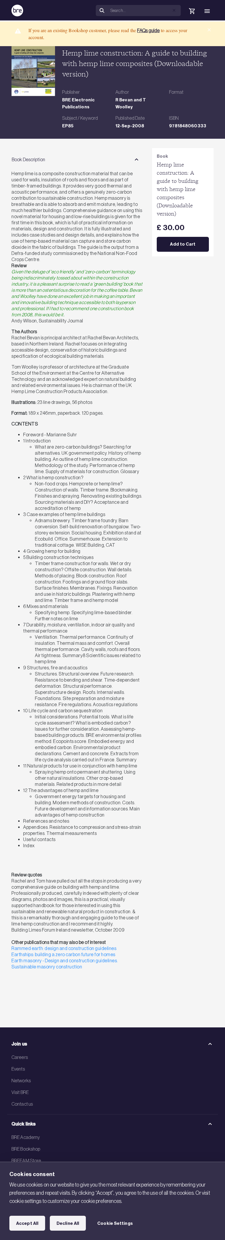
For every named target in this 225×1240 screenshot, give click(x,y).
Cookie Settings (115, 1223)
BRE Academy (25, 1137)
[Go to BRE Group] (17, 10)
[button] (174, 10)
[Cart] (191, 11)
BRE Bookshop (25, 1149)
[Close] (209, 29)
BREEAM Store (26, 1160)
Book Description (28, 159)
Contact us (22, 1104)
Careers (19, 1057)
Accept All (27, 1223)
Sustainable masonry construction (46, 966)
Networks (21, 1080)
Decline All (68, 1223)
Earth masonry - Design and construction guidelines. (64, 960)
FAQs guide (148, 30)
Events (18, 1068)
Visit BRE (20, 1092)
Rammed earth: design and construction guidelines (63, 948)
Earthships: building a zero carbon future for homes (63, 954)
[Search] (102, 10)
